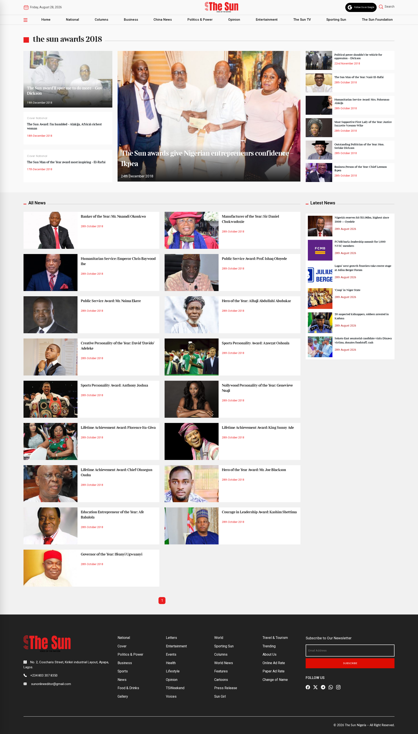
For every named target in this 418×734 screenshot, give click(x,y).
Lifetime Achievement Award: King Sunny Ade (258, 427)
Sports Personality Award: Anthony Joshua (114, 385)
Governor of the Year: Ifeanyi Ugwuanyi (111, 554)
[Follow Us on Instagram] (338, 687)
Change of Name (275, 680)
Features (221, 671)
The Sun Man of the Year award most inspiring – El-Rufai (66, 162)
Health (171, 663)
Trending (269, 646)
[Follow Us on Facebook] (308, 687)
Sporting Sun (336, 20)
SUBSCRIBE (350, 663)
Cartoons (221, 680)
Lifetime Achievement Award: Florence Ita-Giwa (118, 427)
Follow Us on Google (364, 7)
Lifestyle (173, 671)
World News (223, 663)
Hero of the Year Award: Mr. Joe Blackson (254, 470)
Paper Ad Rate (274, 671)
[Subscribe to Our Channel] (323, 687)
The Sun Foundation (377, 20)
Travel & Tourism (275, 638)
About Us (269, 654)
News (122, 680)
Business (131, 20)
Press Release (225, 688)
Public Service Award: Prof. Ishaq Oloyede (254, 259)
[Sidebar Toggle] (25, 20)
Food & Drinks (128, 688)
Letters (171, 638)
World (218, 638)
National (72, 20)
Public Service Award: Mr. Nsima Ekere (111, 301)
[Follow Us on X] (315, 687)
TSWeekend (175, 688)
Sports (123, 671)
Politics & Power (200, 20)
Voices (171, 696)
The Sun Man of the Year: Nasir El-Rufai (359, 77)
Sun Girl (220, 696)
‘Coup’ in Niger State (347, 290)
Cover (31, 118)
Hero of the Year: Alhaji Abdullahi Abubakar (256, 301)
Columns (101, 20)
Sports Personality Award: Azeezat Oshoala (255, 343)
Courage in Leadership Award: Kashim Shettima (259, 512)
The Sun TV (302, 20)
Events (171, 654)
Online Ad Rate (274, 663)
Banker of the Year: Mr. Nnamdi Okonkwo (113, 216)
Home (46, 20)
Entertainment (267, 20)
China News (162, 20)
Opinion (234, 20)
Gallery (123, 696)
